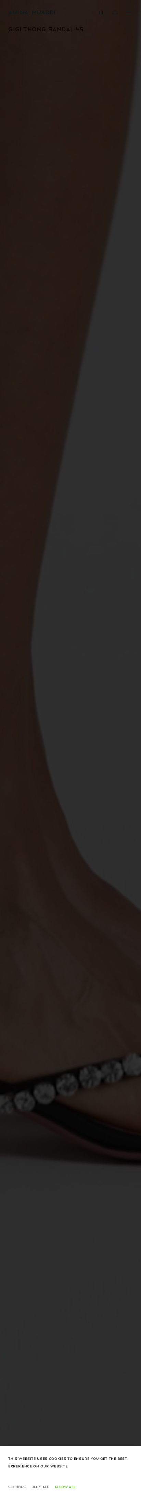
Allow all (65, 1486)
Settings (17, 1486)
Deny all (40, 1486)
